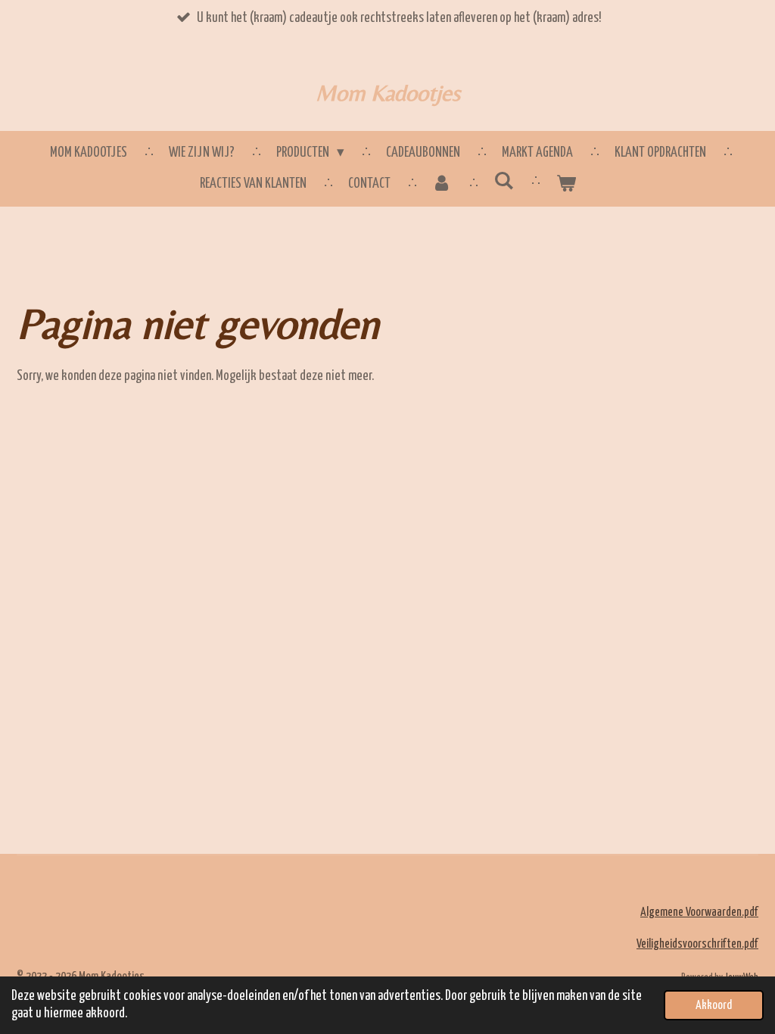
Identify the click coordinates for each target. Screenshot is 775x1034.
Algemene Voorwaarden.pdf (699, 912)
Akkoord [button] (714, 1005)
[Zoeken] (503, 181)
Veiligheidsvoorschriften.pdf (697, 944)
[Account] (442, 184)
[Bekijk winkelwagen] (565, 184)
